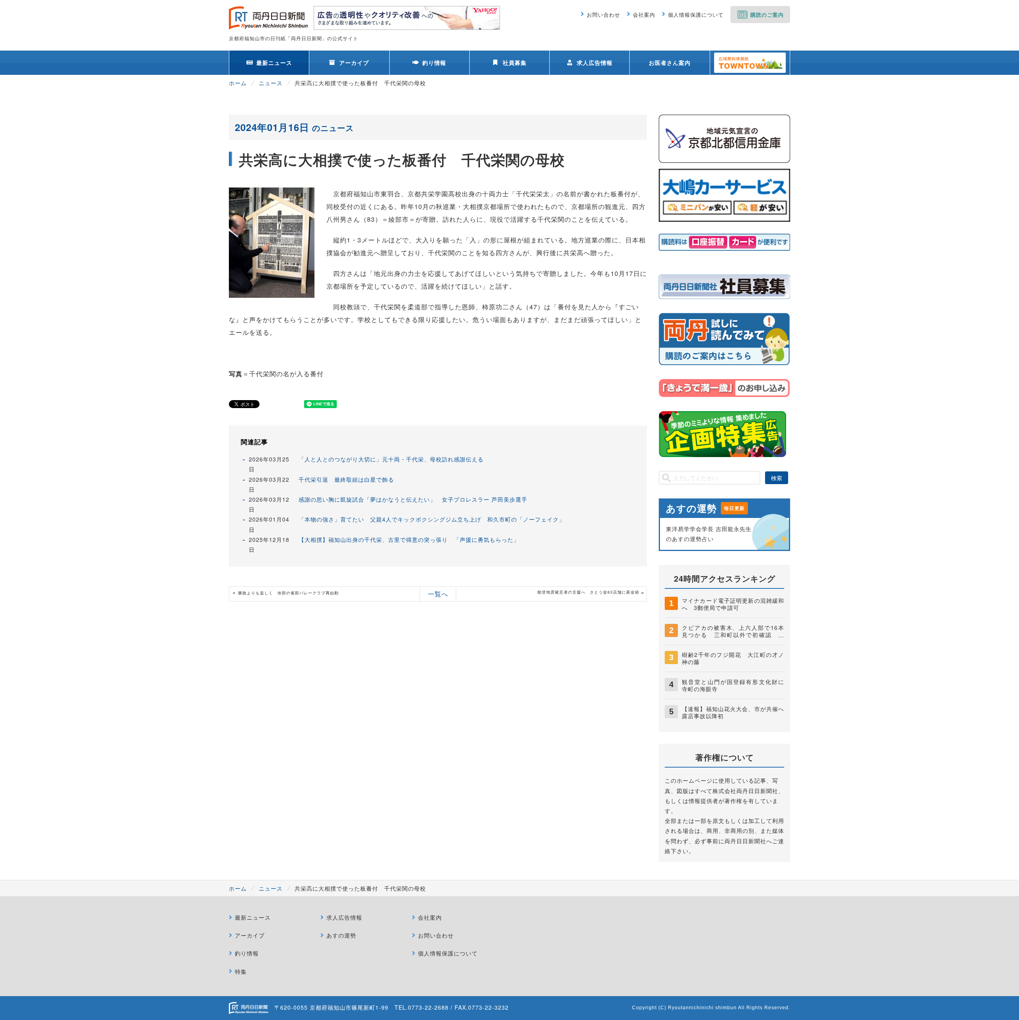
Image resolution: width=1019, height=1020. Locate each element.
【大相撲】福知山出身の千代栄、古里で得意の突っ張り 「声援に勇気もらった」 (409, 539)
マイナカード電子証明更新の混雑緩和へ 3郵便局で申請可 (733, 604)
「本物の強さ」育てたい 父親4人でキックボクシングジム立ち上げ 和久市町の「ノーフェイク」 (432, 519)
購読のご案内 (767, 14)
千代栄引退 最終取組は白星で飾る (346, 479)
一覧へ (438, 593)
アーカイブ (354, 62)
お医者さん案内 (670, 62)
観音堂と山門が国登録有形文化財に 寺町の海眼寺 (736, 685)
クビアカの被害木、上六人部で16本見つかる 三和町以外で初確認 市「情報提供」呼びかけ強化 (733, 634)
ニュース (271, 83)
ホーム (238, 83)
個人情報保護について (696, 14)
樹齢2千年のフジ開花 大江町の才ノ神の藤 (733, 658)
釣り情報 (434, 62)
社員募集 (515, 62)
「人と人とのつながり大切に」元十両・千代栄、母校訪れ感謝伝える (391, 459)
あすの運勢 (341, 935)
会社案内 (644, 14)
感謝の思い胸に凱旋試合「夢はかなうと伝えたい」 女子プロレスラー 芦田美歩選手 (413, 499)
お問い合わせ (603, 14)
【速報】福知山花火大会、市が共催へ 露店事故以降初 (736, 712)
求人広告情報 (595, 62)
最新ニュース (274, 62)
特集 (241, 971)
